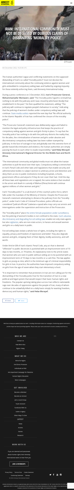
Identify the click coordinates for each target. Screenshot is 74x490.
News (20, 424)
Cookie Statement (29, 472)
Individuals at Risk (20, 368)
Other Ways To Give (20, 415)
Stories (20, 431)
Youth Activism (20, 404)
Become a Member (20, 392)
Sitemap (27, 475)
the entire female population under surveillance (47, 213)
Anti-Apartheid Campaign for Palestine (20, 372)
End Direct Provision (20, 364)
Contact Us (20, 341)
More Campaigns (20, 380)
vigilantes (14, 222)
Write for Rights (20, 361)
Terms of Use (18, 472)
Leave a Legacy (20, 411)
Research (20, 435)
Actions (20, 428)
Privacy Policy (8, 472)
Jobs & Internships (19, 464)
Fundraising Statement (17, 475)
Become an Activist (20, 396)
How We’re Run (20, 344)
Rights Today (20, 348)
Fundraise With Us (20, 408)
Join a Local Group (20, 400)
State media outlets (19, 113)
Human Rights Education (20, 376)
